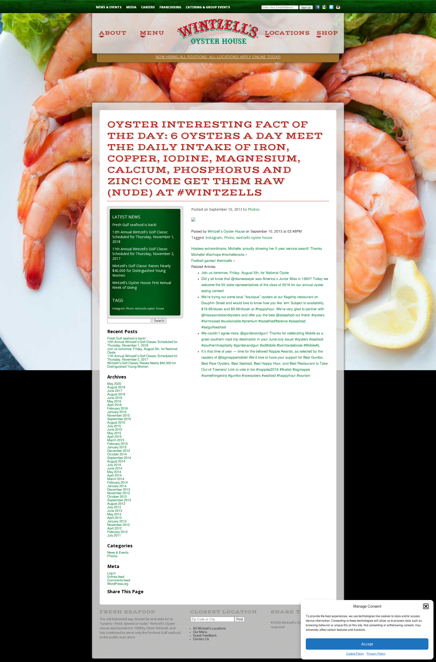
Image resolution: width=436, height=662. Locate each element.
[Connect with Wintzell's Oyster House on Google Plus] (324, 8)
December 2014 (118, 451)
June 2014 (114, 468)
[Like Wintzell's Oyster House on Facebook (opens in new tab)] (318, 8)
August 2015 (116, 422)
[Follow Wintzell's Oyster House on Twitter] (331, 8)
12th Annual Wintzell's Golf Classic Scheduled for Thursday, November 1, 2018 (143, 237)
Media (131, 7)
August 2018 (116, 387)
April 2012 (114, 528)
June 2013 (114, 511)
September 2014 (119, 458)
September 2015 (119, 419)
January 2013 (116, 521)
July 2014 (114, 465)
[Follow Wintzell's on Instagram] (338, 8)
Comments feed (118, 580)
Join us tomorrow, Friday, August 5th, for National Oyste (245, 273)
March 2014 (115, 479)
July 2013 (114, 507)
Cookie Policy (355, 653)
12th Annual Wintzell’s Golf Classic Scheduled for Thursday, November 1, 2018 (142, 343)
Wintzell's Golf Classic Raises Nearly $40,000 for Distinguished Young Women (141, 270)
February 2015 (117, 444)
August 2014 (116, 461)
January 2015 (116, 447)
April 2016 (114, 405)
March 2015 (115, 440)
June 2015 (114, 429)
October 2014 (117, 454)
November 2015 (118, 415)
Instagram (213, 237)
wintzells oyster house (254, 237)
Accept (367, 644)
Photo (229, 237)
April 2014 (114, 475)
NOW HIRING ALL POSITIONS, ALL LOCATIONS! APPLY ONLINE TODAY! (218, 56)
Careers (148, 7)
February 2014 (117, 482)
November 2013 (118, 493)
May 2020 (114, 384)
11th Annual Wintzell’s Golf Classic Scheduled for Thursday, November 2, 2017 (142, 358)
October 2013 (117, 496)
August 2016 (116, 394)
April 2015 (114, 436)
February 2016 (117, 408)
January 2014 (116, 486)
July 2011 (114, 535)
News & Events (109, 7)
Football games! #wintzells (211, 261)
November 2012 (118, 525)
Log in (111, 573)
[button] (425, 606)
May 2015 (114, 433)
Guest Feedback (205, 635)
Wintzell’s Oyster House (226, 231)
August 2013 (116, 504)
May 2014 (114, 472)
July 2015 (114, 426)
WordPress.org (117, 584)
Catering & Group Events (208, 7)
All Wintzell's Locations (209, 628)
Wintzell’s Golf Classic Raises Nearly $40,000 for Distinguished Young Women (141, 365)
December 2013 (118, 489)
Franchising (170, 7)
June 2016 (114, 398)
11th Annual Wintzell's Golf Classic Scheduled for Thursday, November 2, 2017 (143, 253)
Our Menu (200, 632)
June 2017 (114, 391)
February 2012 (117, 532)
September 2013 (119, 500)
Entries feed (115, 577)
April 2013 (114, 518)
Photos (254, 209)
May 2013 (114, 514)
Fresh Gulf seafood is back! (134, 224)
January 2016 (116, 412)
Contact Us (201, 639)
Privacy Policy (376, 653)
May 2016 (114, 401)
